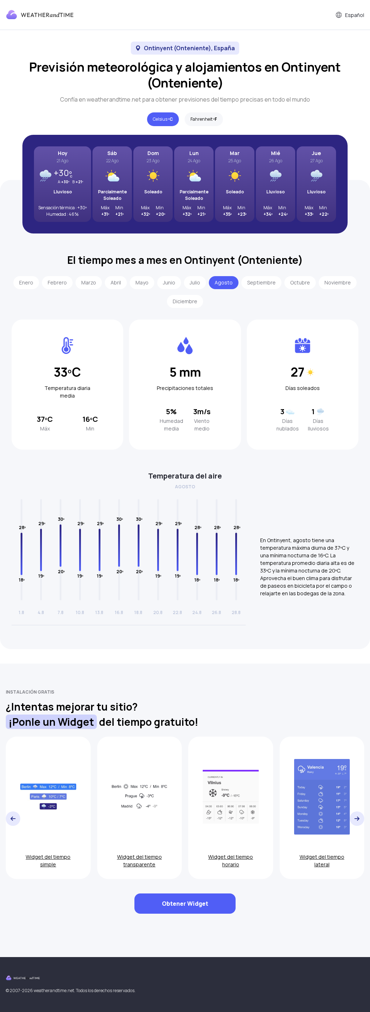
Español (354, 15)
